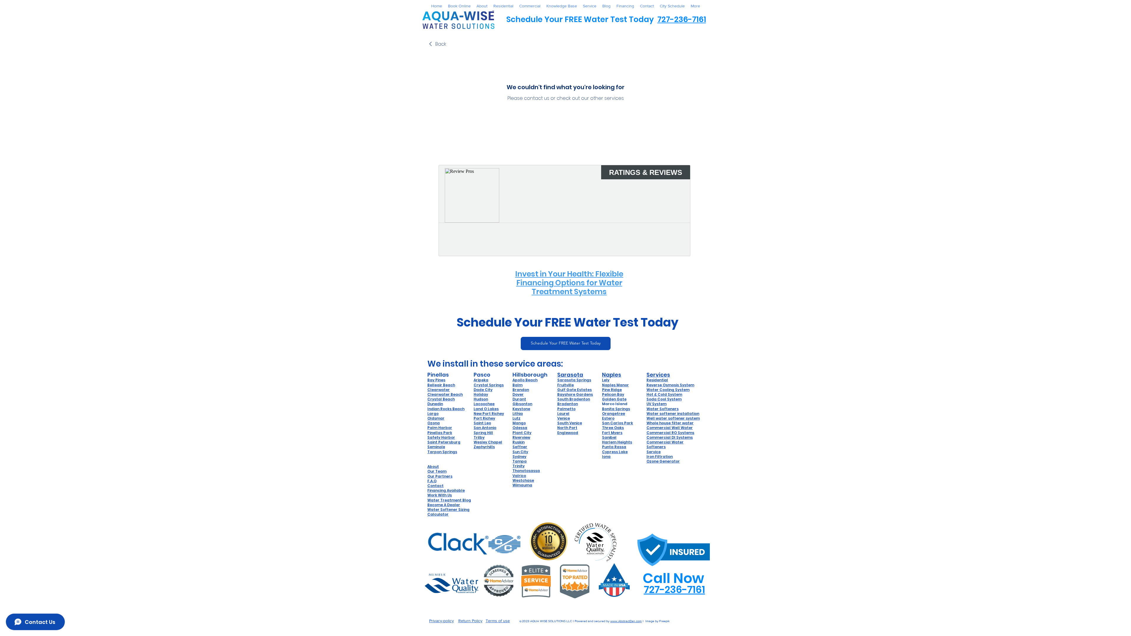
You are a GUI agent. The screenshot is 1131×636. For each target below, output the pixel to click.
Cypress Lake (615, 451)
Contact (435, 485)
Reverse (654, 384)
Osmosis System (678, 384)
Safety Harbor (441, 437)
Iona (606, 456)
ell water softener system (675, 418)
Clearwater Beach (445, 394)
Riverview (521, 437)
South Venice (569, 422)
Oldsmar (435, 418)
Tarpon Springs (442, 451)
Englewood (567, 432)
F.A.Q (431, 480)
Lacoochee (484, 403)
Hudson (481, 399)
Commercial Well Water (669, 427)
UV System (656, 403)
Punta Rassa (614, 446)
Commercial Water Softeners (665, 444)
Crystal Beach (441, 399)
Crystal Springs (489, 384)
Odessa (519, 427)
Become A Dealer (443, 504)
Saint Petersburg (443, 442)
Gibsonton (522, 403)
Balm (517, 384)
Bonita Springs (616, 408)
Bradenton (567, 403)
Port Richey (484, 418)
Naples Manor (615, 384)
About (433, 466)
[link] (436, 44)
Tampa (519, 461)
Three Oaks (613, 427)
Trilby (479, 437)
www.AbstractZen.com (626, 621)
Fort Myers (612, 432)
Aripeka (481, 379)
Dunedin (435, 403)
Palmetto (566, 408)
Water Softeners (662, 408)
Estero (608, 418)
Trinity (518, 465)
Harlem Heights (617, 442)
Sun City (520, 451)
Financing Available (446, 490)
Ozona (433, 422)
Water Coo (656, 389)
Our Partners (439, 476)
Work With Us (439, 495)
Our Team (437, 471)
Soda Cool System (664, 399)
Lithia (517, 413)
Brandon (520, 389)
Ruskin (518, 442)
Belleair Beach (441, 384)
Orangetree (613, 413)
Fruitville (565, 384)
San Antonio (485, 427)
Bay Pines (436, 379)
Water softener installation (672, 413)
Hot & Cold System (664, 394)
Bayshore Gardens (575, 394)
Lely (605, 379)
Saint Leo (482, 422)
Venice (563, 418)
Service (653, 451)
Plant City (521, 432)
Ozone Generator (663, 461)
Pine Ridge (612, 389)
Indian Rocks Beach (445, 408)
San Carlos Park (617, 422)
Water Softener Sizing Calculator (448, 512)
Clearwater (438, 389)
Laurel (563, 413)
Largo (433, 413)
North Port (567, 427)
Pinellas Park (439, 432)
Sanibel (609, 437)
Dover (518, 394)
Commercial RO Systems (670, 432)
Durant (519, 399)
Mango (519, 422)
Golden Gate (614, 399)
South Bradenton (573, 399)
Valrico (519, 475)
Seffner (519, 446)
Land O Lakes (486, 408)
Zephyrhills (484, 446)
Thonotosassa (526, 470)
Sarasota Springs (574, 379)
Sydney (519, 456)
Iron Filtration (659, 456)
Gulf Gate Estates (574, 389)
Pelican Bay (613, 394)
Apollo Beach (525, 379)
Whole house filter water (670, 422)
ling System (678, 389)
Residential (657, 379)
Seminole (436, 446)
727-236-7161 (681, 19)
